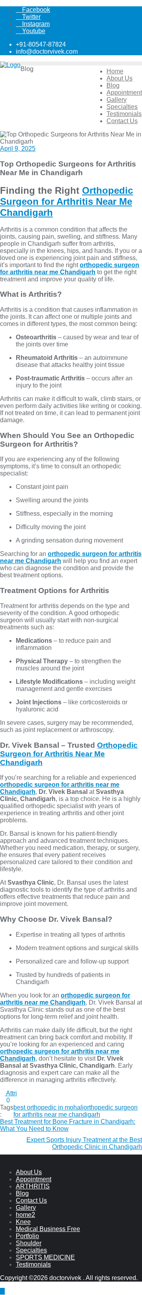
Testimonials (33, 1264)
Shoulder (28, 1243)
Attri (11, 1093)
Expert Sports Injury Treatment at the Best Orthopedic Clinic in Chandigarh (84, 1143)
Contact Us (31, 1200)
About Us (29, 1172)
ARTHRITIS (33, 1186)
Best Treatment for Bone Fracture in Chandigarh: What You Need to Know (67, 1125)
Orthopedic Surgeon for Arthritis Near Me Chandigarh (66, 201)
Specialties (31, 1250)
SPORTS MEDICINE (45, 1257)
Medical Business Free (48, 1229)
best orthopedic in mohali (48, 1107)
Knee (23, 1221)
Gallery (26, 1207)
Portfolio (27, 1236)
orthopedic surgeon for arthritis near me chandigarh (75, 1111)
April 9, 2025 (18, 148)
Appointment (33, 1179)
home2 (25, 1214)
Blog (22, 1193)
